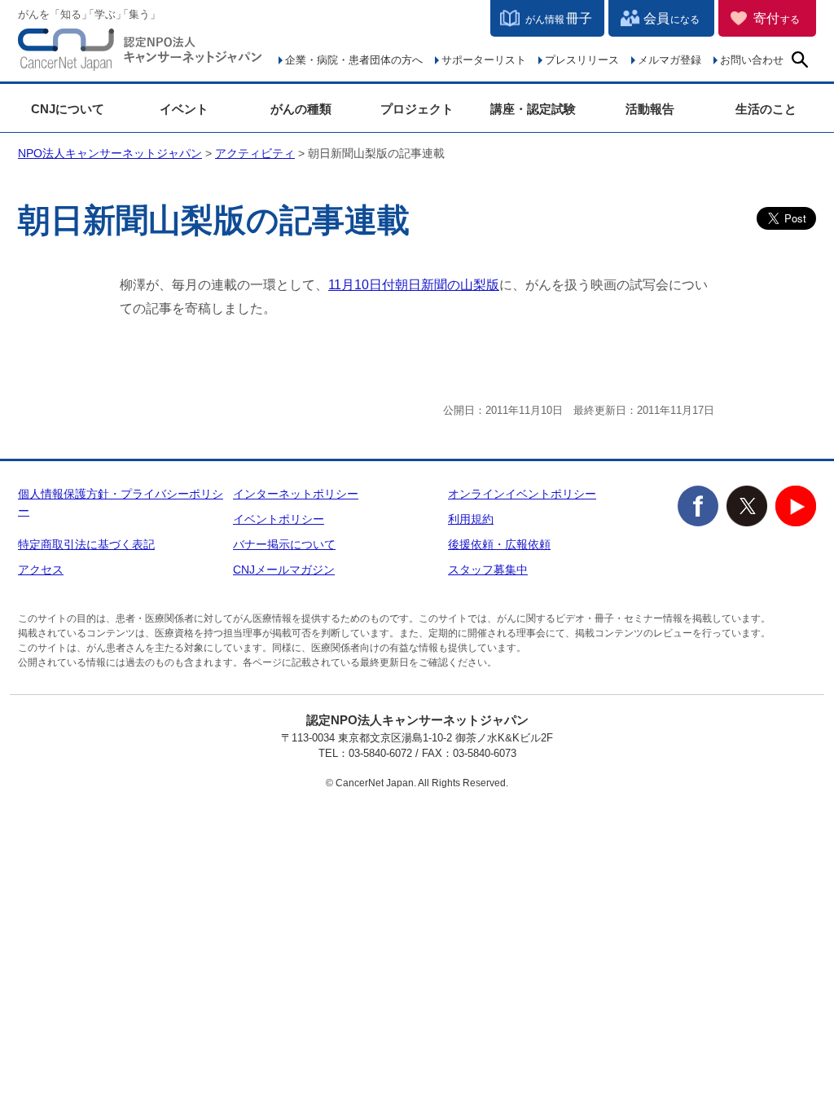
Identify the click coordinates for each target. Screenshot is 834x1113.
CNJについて (67, 109)
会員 (671, 18)
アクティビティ (255, 153)
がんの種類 (300, 109)
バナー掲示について (284, 544)
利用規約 (471, 519)
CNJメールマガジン (284, 569)
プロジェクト (417, 109)
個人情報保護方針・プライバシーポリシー (120, 502)
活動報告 (650, 109)
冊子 (558, 18)
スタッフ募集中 (488, 569)
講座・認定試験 (533, 109)
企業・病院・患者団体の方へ (354, 60)
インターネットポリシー (295, 493)
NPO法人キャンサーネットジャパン (140, 53)
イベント (184, 109)
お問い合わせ (752, 60)
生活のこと (766, 109)
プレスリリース (582, 60)
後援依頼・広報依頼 (499, 544)
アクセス (41, 569)
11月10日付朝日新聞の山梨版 (413, 285)
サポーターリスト (483, 60)
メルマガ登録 (669, 60)
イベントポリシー (278, 519)
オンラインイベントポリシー (522, 493)
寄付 (776, 18)
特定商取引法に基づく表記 (86, 544)
